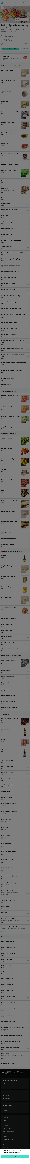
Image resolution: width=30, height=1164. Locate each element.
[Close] (28, 1152)
